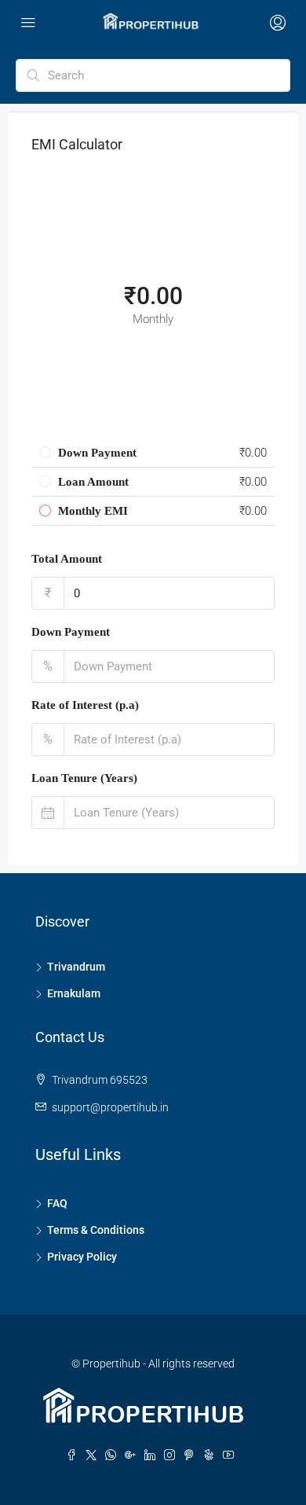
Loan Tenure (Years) (84, 778)
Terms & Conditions (95, 1230)
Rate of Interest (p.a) (85, 705)
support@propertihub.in (110, 1107)
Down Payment (70, 632)
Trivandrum (76, 966)
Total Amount (66, 558)
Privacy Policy (82, 1256)
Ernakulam (73, 993)
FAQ (57, 1203)
